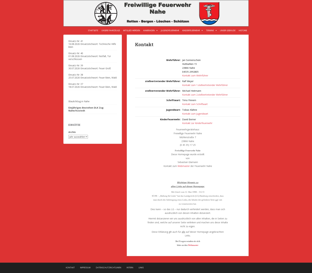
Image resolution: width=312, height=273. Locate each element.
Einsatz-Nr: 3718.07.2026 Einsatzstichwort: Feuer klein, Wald (92, 85)
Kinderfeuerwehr (191, 30)
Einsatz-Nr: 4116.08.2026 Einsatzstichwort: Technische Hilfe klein (92, 43)
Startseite (93, 30)
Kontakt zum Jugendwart (195, 113)
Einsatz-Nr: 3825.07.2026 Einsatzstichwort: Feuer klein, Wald (92, 76)
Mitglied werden (131, 30)
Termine (210, 30)
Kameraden (149, 30)
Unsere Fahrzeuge (110, 30)
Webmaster (184, 166)
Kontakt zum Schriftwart (195, 104)
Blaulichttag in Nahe (79, 101)
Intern (130, 267)
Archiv (72, 132)
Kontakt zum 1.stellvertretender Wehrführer (205, 85)
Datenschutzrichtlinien (108, 267)
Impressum (85, 267)
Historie (243, 30)
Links (141, 267)
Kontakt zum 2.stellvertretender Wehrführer (205, 94)
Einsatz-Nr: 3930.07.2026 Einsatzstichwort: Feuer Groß (89, 67)
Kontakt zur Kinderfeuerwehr (197, 123)
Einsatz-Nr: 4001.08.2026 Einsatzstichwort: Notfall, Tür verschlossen (89, 56)
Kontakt (70, 267)
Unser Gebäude (227, 30)
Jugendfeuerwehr (170, 30)
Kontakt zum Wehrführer (195, 75)
